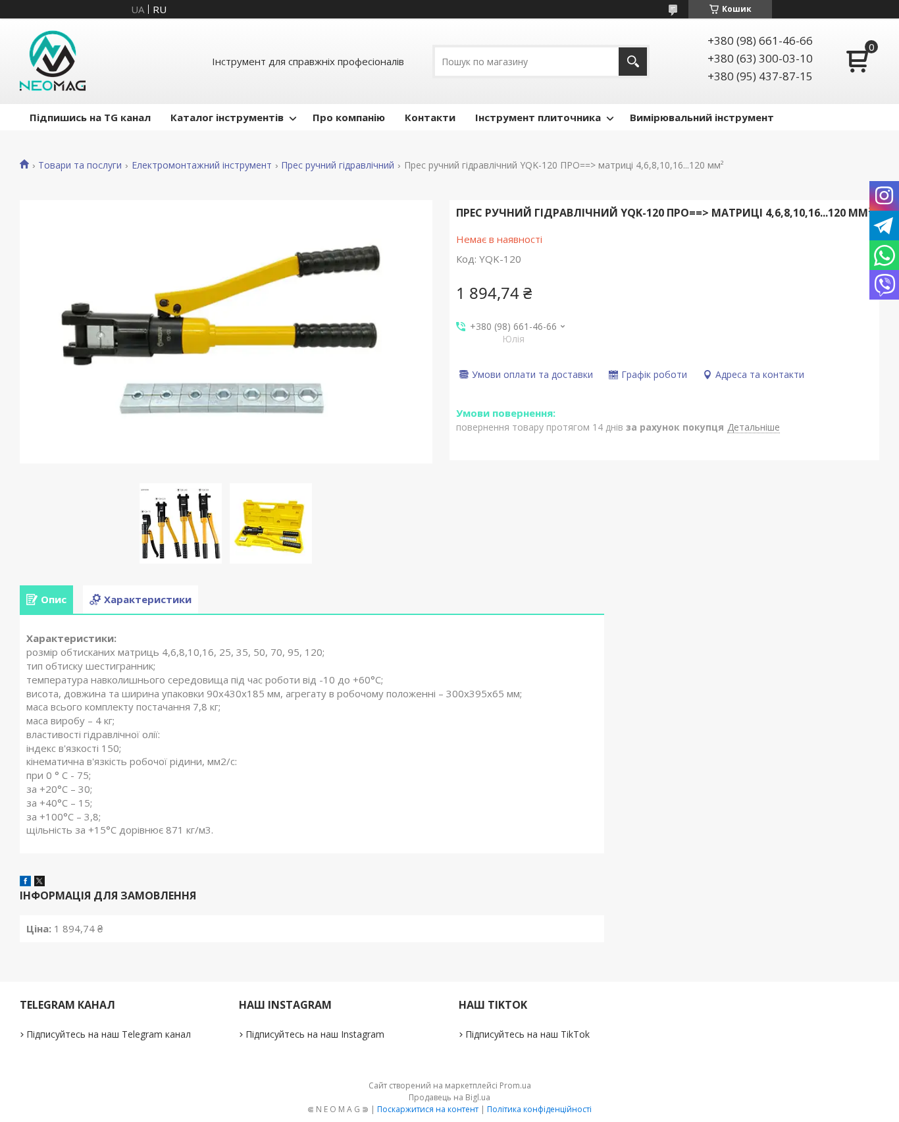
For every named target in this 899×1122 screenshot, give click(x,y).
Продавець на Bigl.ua (449, 1097)
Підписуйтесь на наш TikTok (527, 1034)
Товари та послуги (80, 165)
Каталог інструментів (227, 117)
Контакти (430, 117)
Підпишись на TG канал (90, 117)
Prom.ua (515, 1085)
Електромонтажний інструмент (202, 165)
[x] (39, 882)
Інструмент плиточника (538, 117)
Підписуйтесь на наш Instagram (314, 1034)
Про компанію (349, 117)
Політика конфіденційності (539, 1109)
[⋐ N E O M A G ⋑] (53, 61)
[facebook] (25, 882)
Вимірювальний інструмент (702, 117)
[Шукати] (633, 61)
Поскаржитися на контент (427, 1109)
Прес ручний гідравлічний (337, 165)
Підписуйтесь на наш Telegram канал (108, 1034)
